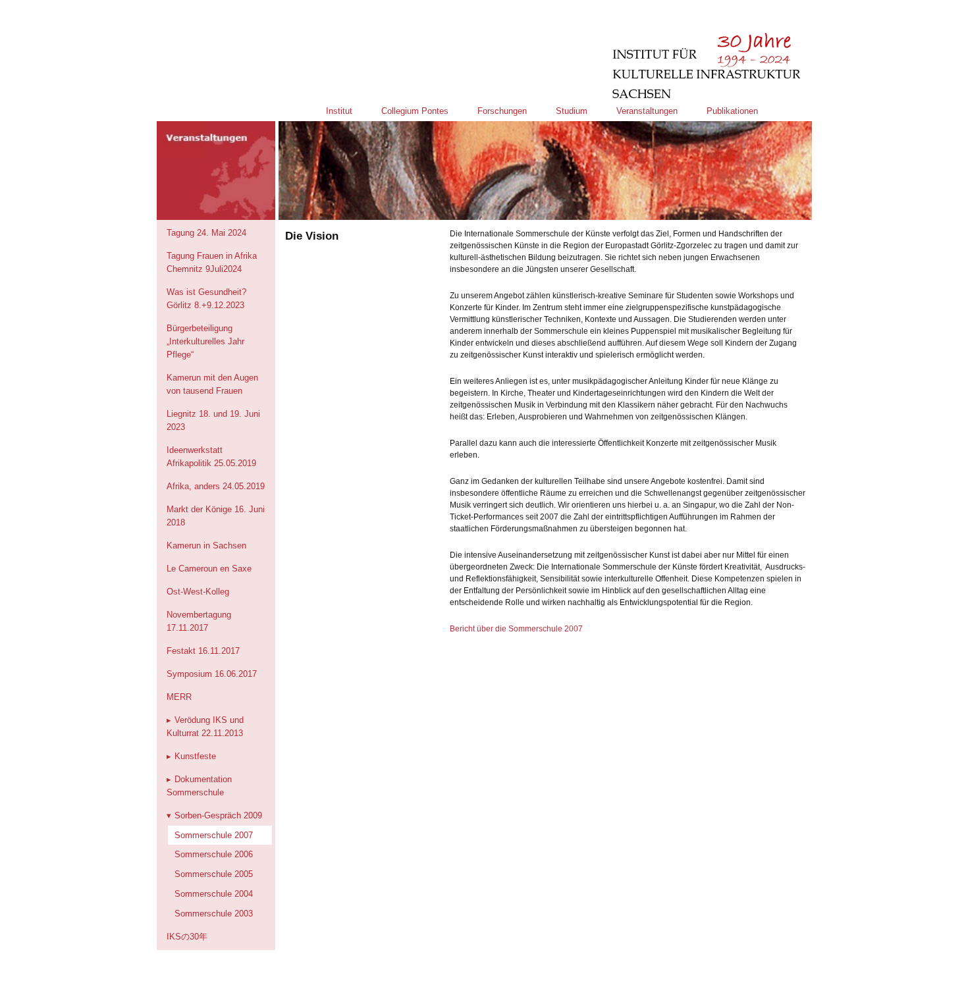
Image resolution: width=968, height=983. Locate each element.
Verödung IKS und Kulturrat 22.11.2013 (205, 726)
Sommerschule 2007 (214, 835)
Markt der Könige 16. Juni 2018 (216, 515)
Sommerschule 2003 (214, 913)
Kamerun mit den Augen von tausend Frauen (212, 384)
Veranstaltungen (647, 111)
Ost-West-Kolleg (198, 592)
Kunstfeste (195, 756)
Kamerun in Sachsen (206, 545)
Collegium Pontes (414, 111)
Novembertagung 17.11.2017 (199, 621)
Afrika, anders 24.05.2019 (216, 486)
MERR (179, 697)
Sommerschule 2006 (214, 854)
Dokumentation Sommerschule (199, 785)
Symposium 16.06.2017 (212, 674)
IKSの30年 (187, 937)
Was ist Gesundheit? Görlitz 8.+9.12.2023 (206, 298)
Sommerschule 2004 (214, 894)
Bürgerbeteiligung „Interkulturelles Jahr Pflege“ (205, 341)
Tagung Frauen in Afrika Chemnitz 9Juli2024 (212, 262)
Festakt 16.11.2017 (203, 651)
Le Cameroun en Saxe (209, 568)
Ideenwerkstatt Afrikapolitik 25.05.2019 (211, 456)
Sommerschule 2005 (214, 874)
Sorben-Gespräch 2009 (218, 815)
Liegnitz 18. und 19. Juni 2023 (213, 420)
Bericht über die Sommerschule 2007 (516, 628)
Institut (339, 111)
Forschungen (502, 111)
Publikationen (732, 111)
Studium (571, 111)
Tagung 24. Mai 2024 (206, 233)
